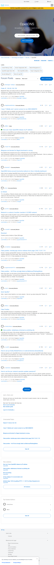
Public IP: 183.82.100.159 (9, 88)
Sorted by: (18, 78)
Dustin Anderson (21, 319)
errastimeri (19, 260)
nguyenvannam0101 (22, 239)
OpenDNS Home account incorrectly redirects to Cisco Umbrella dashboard (23, 171)
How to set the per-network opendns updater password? (18, 371)
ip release (4, 191)
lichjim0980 (19, 298)
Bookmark (36, 60)
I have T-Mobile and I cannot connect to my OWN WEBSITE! (19, 109)
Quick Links (8, 533)
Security (27, 57)
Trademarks (10, 552)
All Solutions (27, 487)
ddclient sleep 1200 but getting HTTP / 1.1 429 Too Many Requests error (21, 481)
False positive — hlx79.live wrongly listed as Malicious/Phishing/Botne (21, 271)
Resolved (4, 233)
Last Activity (4, 98)
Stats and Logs (17, 74)
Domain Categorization (20, 67)
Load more (27, 389)
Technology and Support (17, 57)
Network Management (34, 67)
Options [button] (50, 60)
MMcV (18, 139)
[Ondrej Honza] (8, 505)
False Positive (5, 309)
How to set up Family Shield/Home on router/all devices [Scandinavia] (22, 350)
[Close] (37, 558)
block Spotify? (5, 292)
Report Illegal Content (12, 556)
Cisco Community (5, 57)
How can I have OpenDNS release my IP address (17, 129)
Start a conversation (27, 40)
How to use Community (9, 405)
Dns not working (7, 472)
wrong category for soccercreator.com (13, 477)
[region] (19, 561)
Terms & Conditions (12, 547)
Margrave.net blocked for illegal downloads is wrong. (17, 150)
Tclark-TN (19, 160)
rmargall (19, 201)
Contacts (10, 536)
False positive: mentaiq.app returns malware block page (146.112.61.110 (23, 250)
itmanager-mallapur (22, 98)
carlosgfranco (20, 360)
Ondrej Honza (20, 339)
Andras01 (19, 180)
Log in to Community (8, 410)
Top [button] (3, 529)
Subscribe (43, 60)
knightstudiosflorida (21, 118)
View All (27, 449)
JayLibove (19, 381)
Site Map (10, 554)
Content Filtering (5, 67)
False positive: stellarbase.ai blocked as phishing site (18, 330)
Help (9, 545)
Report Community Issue (13, 543)
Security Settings (5, 74)
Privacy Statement (6, 562)
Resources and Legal (11, 540)
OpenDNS (21, 96)
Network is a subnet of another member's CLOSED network (19, 212)
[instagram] (38, 560)
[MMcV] (6, 511)
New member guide (8, 406)
